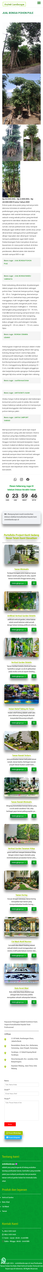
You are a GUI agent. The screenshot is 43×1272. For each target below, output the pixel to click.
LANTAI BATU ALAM (22, 393)
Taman (4, 1211)
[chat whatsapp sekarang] (34, 583)
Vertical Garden (8, 1197)
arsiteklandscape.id (22, 1263)
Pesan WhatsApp (14, 1133)
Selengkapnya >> (19, 583)
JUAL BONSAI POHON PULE (17, 13)
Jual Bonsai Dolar (21, 380)
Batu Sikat (6, 1202)
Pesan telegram (14, 1137)
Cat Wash (5, 1207)
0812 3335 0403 (10, 1231)
